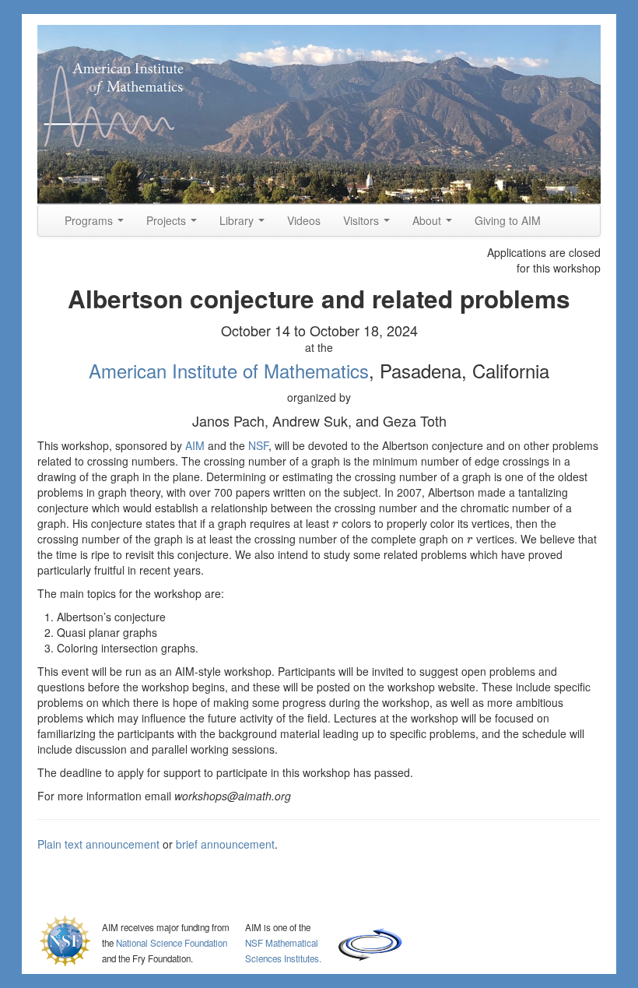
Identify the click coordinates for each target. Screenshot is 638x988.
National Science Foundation (171, 943)
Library (238, 220)
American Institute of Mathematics (229, 370)
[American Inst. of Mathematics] (319, 114)
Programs (90, 220)
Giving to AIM (508, 220)
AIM (195, 445)
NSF (258, 445)
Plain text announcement (98, 844)
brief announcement (225, 844)
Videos (304, 220)
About (428, 220)
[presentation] (335, 523)
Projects (167, 220)
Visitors (362, 220)
